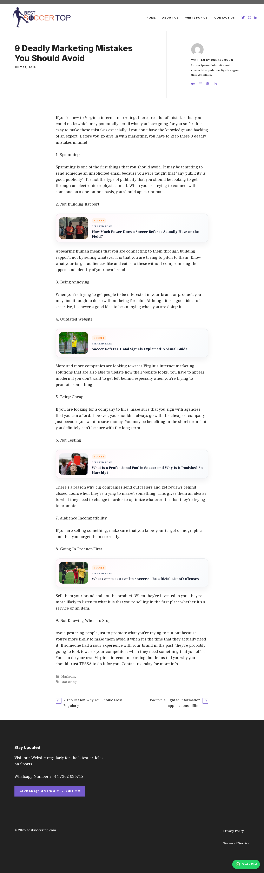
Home (151, 17)
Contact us (224, 17)
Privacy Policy (233, 831)
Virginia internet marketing (120, 657)
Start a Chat (249, 864)
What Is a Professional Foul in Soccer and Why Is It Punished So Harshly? (147, 470)
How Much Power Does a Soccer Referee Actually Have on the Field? (145, 234)
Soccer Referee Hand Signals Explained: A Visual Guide (140, 349)
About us (170, 17)
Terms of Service (236, 843)
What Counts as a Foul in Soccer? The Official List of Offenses (145, 579)
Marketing (69, 676)
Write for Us (196, 17)
